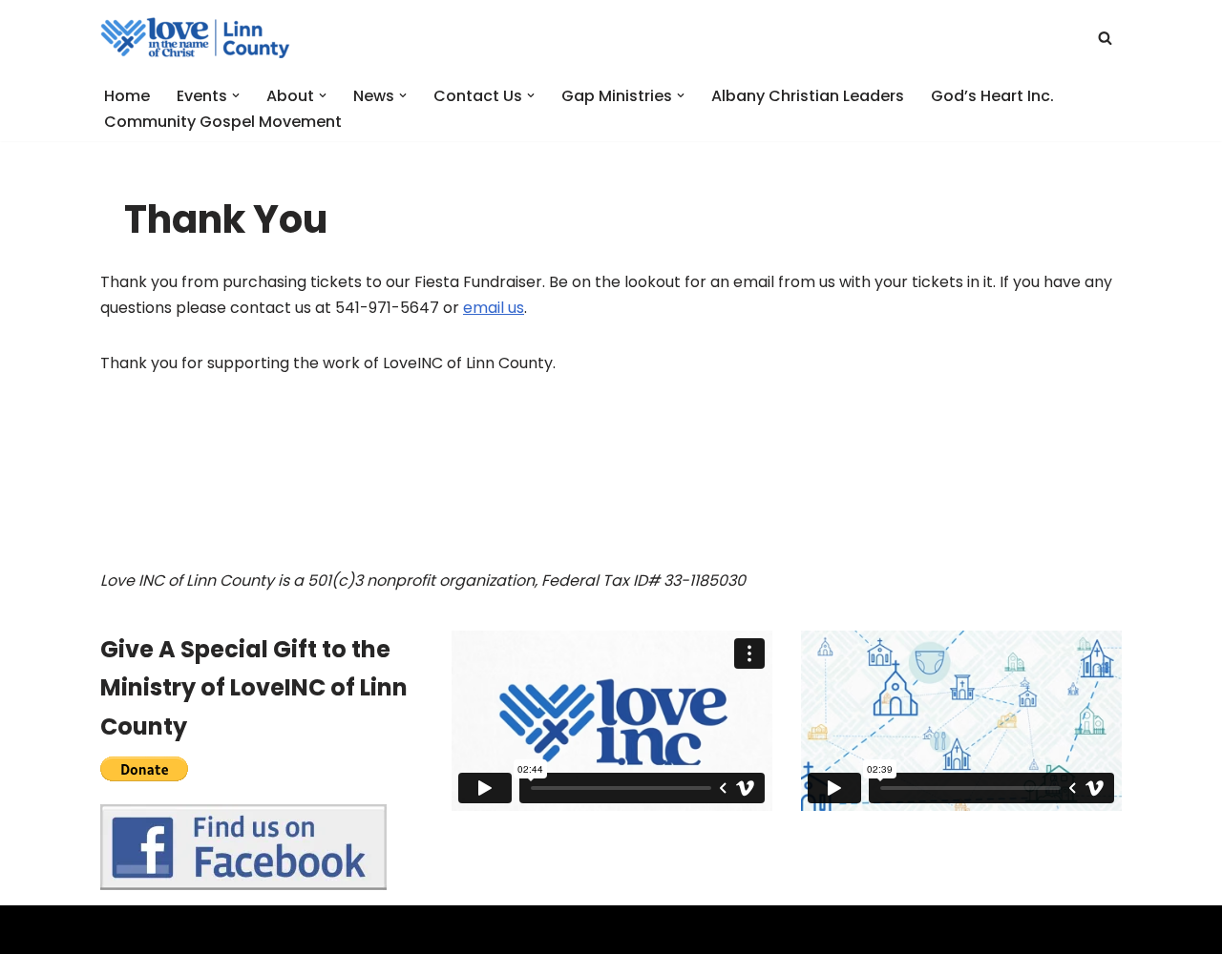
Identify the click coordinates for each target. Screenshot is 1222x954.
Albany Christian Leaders (807, 96)
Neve (119, 930)
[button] (236, 95)
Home (127, 96)
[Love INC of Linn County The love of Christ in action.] (195, 37)
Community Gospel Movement (223, 122)
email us (493, 308)
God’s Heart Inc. (992, 96)
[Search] (1105, 38)
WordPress (285, 930)
